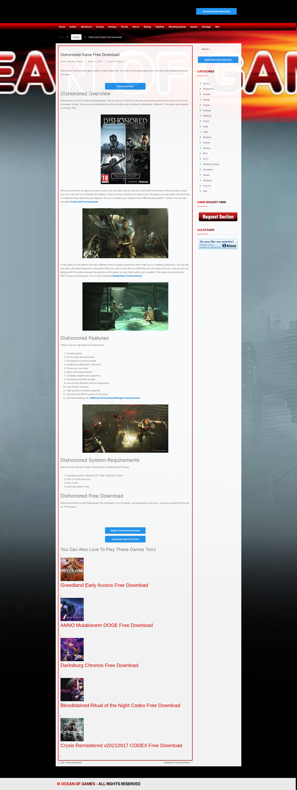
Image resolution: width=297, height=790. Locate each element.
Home (62, 26)
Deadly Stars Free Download (127, 275)
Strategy (206, 26)
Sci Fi (205, 159)
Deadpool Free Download (178, 762)
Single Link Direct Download (125, 530)
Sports (193, 26)
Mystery (207, 137)
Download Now (125, 86)
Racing (147, 26)
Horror (135, 26)
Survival (207, 185)
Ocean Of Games (115, 61)
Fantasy (112, 26)
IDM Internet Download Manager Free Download (115, 398)
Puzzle (124, 26)
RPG (205, 153)
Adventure (86, 26)
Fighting (159, 26)
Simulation (208, 169)
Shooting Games (177, 26)
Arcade (100, 26)
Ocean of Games (78, 783)
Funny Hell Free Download (84, 201)
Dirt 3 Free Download (70, 762)
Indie (205, 126)
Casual (206, 99)
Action (72, 26)
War (217, 26)
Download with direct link (216, 11)
